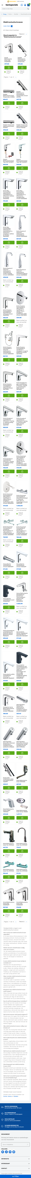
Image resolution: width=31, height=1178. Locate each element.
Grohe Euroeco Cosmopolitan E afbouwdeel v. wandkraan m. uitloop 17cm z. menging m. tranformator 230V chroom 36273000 (21, 310)
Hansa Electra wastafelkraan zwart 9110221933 (8, 600)
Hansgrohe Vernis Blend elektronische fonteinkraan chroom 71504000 (8, 709)
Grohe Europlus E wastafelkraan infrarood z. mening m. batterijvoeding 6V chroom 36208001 (8, 462)
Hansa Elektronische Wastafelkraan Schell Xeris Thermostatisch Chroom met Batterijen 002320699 (22, 597)
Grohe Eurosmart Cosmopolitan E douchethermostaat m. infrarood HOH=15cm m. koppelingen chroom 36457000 (22, 499)
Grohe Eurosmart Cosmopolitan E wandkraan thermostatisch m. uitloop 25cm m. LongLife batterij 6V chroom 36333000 (8, 530)
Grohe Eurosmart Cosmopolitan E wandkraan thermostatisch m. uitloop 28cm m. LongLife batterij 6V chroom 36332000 (21, 530)
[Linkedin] (13, 1152)
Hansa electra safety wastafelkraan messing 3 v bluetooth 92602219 (9, 676)
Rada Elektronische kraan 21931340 (21, 781)
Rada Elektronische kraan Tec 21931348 (21, 870)
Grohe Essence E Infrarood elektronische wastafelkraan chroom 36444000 (21, 234)
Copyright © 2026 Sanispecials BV (11, 1173)
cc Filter (15, 1176)
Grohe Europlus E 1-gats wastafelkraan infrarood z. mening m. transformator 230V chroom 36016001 (21, 386)
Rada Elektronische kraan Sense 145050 (22, 811)
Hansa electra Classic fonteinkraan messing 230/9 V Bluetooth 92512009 (22, 634)
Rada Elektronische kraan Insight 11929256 (8, 810)
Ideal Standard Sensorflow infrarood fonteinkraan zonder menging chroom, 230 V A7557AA (22, 744)
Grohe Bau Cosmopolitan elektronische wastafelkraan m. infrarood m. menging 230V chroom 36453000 (21, 194)
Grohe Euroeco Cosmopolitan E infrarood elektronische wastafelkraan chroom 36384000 (8, 350)
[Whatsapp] (22, 5)
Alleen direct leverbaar (12, 30)
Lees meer (8, 26)
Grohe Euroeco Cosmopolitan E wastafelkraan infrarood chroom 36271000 (8, 386)
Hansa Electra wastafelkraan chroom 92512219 (21, 565)
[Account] (25, 5)
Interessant (5, 1163)
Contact (4, 1168)
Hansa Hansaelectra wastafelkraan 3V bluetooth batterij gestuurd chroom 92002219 (8, 633)
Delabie (16, 1096)
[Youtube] (10, 1152)
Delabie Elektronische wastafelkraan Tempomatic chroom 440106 (22, 60)
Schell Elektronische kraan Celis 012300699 (22, 904)
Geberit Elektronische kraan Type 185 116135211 (8, 161)
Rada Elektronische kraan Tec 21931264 (8, 844)
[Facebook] (2, 1152)
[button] (8, 67)
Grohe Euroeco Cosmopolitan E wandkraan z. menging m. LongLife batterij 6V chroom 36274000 (22, 350)
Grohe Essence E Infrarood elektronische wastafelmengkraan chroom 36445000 (21, 272)
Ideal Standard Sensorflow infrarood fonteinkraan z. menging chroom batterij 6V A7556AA (9, 744)
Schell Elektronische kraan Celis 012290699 (8, 59)
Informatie (5, 1159)
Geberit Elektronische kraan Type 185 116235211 (21, 161)
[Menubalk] (2, 5)
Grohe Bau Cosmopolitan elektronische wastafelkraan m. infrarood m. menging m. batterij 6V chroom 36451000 (8, 232)
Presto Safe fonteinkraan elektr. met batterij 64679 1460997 (8, 779)
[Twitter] (6, 1152)
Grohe (5, 1096)
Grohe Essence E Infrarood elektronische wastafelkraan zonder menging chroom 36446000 (8, 272)
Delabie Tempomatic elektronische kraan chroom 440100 (22, 126)
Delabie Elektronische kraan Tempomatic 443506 (9, 96)
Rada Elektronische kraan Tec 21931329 (21, 844)
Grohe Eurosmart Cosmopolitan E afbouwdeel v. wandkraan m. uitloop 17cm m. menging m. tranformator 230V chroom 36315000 (21, 461)
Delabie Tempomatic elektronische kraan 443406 (8, 126)
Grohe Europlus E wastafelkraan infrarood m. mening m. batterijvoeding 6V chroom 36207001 (8, 422)
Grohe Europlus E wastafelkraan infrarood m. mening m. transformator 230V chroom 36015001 (21, 422)
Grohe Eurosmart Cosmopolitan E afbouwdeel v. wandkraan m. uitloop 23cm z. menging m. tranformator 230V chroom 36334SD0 (8, 498)
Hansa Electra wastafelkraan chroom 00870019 (8, 565)
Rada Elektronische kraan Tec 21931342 (8, 870)
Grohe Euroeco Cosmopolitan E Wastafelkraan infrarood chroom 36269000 (8, 312)
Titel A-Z (23, 34)
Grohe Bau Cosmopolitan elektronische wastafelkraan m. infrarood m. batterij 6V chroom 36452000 (8, 194)
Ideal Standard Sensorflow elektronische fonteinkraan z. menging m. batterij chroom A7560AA (21, 708)
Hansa (10, 1096)
